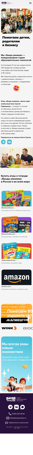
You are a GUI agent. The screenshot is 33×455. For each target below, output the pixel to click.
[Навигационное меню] (30, 3)
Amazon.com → (7, 286)
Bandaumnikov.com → (9, 234)
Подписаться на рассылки (18, 422)
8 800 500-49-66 (18, 414)
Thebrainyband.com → (9, 260)
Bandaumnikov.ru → (9, 208)
